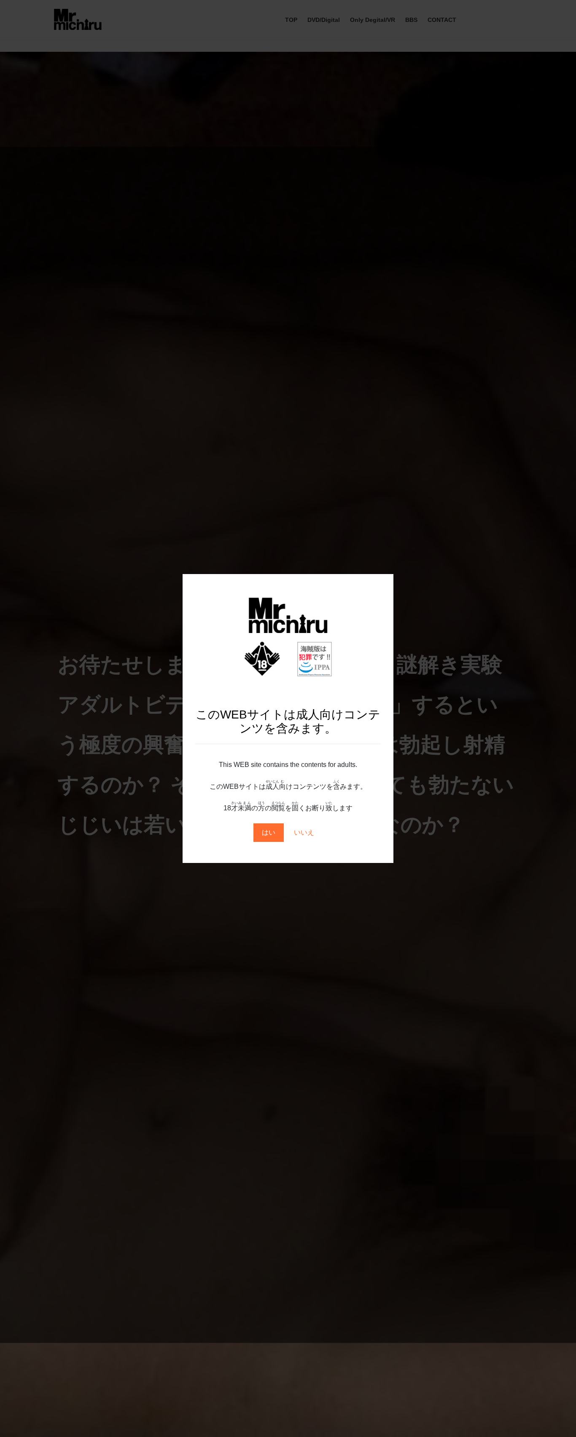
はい (268, 832)
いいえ (304, 832)
